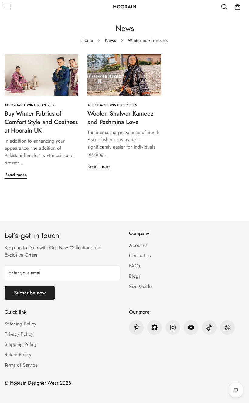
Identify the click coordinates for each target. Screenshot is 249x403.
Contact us (140, 255)
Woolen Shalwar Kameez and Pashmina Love (120, 117)
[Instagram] (172, 327)
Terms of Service (21, 364)
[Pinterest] (136, 327)
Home (87, 40)
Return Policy (18, 354)
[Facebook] (154, 327)
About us (138, 245)
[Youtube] (191, 327)
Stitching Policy (20, 323)
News (110, 40)
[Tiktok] (209, 327)
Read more (16, 174)
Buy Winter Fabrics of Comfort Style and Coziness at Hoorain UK (41, 122)
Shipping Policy (21, 344)
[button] (237, 7)
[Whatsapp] (227, 327)
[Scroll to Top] (237, 370)
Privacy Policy (19, 334)
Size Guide (140, 286)
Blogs (134, 276)
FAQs (134, 265)
